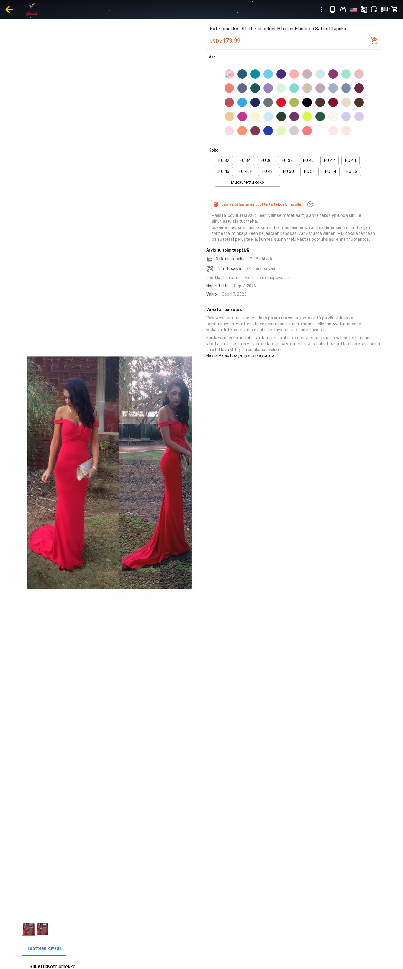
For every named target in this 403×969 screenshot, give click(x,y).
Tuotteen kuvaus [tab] (44, 948)
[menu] (322, 9)
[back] (9, 9)
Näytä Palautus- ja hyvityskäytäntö (240, 355)
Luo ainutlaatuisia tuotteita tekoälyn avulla (261, 204)
